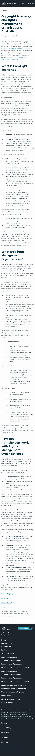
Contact (6, 647)
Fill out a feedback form (10, 699)
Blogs (5, 10)
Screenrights (6, 598)
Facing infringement (9, 657)
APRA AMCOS (6, 603)
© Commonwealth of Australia (10, 750)
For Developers (7, 695)
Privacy (4, 723)
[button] (3, 634)
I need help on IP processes (11, 664)
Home (3, 640)
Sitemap (4, 742)
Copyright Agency (7, 594)
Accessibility (6, 728)
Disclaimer (5, 732)
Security (4, 737)
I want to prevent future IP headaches (15, 667)
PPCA (3, 607)
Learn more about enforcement (13, 689)
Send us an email (7, 703)
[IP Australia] (8, 4)
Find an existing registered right (13, 685)
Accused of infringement (11, 661)
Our (6, 643)
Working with (8, 653)
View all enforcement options (12, 692)
